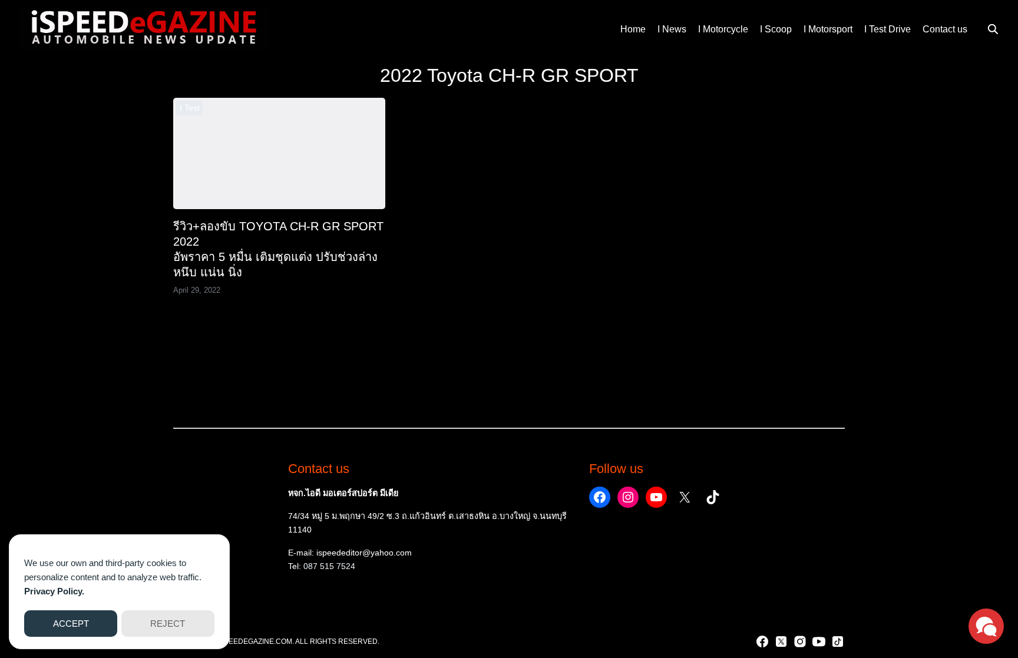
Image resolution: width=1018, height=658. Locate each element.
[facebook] (762, 641)
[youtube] (819, 641)
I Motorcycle (723, 29)
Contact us (945, 29)
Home (633, 29)
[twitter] (781, 641)
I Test (190, 108)
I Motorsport (828, 29)
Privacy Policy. (54, 591)
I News (671, 29)
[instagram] (800, 641)
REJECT (167, 624)
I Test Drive (887, 29)
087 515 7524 (329, 566)
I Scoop (776, 29)
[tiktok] (838, 641)
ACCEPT (71, 624)
